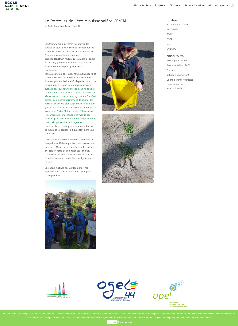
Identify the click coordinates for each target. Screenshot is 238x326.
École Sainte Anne (56, 26)
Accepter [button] (112, 322)
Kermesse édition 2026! (179, 65)
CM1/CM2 (172, 48)
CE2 (168, 44)
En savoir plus (125, 322)
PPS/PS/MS (172, 29)
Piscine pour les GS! (177, 60)
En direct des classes (177, 24)
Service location (194, 6)
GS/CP (170, 34)
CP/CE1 (170, 39)
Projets (159, 6)
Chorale (171, 70)
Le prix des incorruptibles (180, 80)
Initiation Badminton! (178, 75)
